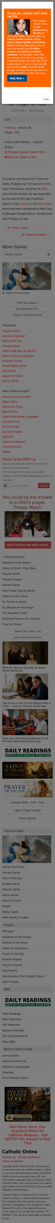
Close (46, 99)
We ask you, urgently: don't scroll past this (27, 14)
